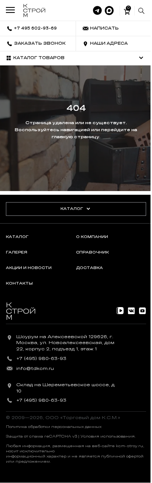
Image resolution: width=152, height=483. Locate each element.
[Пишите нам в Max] (109, 10)
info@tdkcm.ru (35, 368)
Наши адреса (109, 43)
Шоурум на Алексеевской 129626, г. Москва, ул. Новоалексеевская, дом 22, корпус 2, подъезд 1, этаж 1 (65, 343)
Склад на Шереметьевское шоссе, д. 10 (65, 388)
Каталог (72, 209)
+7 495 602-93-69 (35, 28)
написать (104, 28)
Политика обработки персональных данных (53, 427)
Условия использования (107, 436)
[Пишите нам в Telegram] (97, 10)
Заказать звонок (40, 43)
